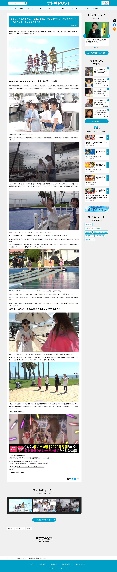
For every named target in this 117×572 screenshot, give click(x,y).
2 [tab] (95, 47)
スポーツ (64, 8)
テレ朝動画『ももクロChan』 (17, 455)
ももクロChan (20, 528)
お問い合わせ (53, 564)
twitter (114, 20)
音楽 (40, 8)
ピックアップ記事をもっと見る (96, 53)
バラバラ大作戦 (100, 236)
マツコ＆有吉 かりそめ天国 (93, 228)
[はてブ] (75, 479)
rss (114, 29)
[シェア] (71, 479)
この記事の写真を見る (43, 520)
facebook (114, 25)
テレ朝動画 (42, 564)
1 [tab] (94, 47)
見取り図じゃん (90, 239)
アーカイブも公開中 (43, 463)
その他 (86, 8)
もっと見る (96, 121)
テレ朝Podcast (90, 236)
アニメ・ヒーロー (51, 8)
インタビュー (97, 8)
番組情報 (29, 528)
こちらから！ (21, 411)
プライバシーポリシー (80, 564)
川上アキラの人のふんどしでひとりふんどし (28, 461)
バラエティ (31, 8)
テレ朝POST (58, 3)
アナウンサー (75, 8)
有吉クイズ (89, 232)
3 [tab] (97, 47)
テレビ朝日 (31, 564)
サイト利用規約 (66, 564)
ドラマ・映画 (19, 8)
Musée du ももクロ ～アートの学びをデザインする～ (30, 467)
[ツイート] (68, 479)
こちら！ (22, 472)
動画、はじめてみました (100, 232)
